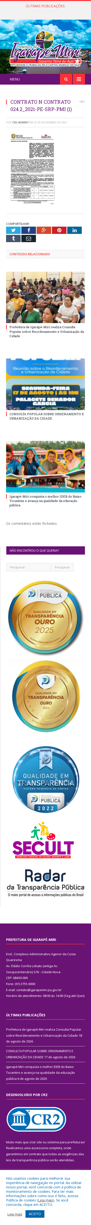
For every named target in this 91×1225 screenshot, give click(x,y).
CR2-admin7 (20, 122)
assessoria (39, 1148)
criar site (35, 1142)
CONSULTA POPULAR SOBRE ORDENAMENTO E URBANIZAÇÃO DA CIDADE (46, 11)
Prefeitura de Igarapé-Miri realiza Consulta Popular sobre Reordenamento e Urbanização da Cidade (46, 331)
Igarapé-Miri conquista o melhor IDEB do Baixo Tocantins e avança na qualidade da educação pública (45, 500)
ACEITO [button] (35, 1213)
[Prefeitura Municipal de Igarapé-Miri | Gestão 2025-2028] (45, 47)
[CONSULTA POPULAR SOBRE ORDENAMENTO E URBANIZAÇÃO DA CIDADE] (45, 384)
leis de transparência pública (27, 1160)
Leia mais (45, 1200)
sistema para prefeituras (65, 1142)
